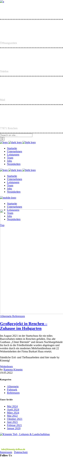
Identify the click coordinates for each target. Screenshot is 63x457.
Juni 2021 (12, 422)
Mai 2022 (12, 415)
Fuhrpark (12, 389)
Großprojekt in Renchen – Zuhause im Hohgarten (23, 326)
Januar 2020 (13, 428)
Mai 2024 (12, 406)
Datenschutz (21, 452)
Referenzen (13, 392)
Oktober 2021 (14, 418)
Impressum (6, 452)
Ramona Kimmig (13, 369)
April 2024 (13, 409)
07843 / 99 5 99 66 (10, 446)
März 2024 (13, 412)
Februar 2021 (14, 425)
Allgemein (13, 386)
